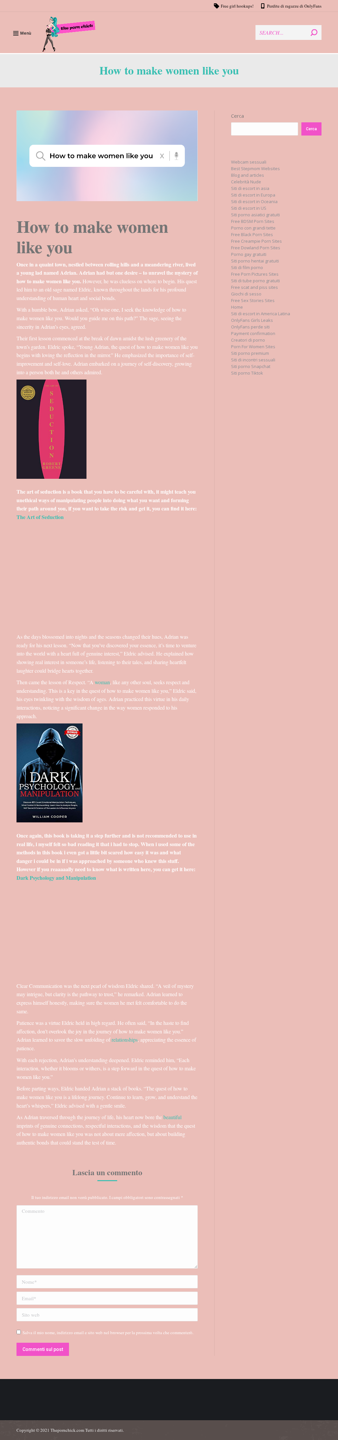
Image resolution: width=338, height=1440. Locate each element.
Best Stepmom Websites (255, 168)
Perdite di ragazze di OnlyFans (294, 6)
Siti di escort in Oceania (254, 201)
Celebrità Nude (246, 182)
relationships (125, 1039)
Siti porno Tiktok (247, 373)
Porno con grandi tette (253, 228)
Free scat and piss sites (254, 287)
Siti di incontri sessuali (253, 360)
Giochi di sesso (246, 294)
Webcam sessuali (248, 162)
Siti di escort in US (248, 208)
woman (102, 682)
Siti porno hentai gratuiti (255, 261)
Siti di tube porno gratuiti (255, 281)
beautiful (172, 1117)
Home (237, 307)
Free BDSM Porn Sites (252, 221)
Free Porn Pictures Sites (255, 274)
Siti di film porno (247, 267)
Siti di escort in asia (250, 188)
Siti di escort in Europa (253, 195)
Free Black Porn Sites (252, 234)
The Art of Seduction (41, 517)
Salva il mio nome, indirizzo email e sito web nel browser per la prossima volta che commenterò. (107, 1332)
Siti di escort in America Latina (260, 314)
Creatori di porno (248, 340)
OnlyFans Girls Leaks (252, 320)
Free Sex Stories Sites (253, 300)
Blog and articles (247, 175)
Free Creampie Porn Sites (256, 241)
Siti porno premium (250, 353)
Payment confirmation (253, 333)
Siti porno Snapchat (250, 366)
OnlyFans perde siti (250, 327)
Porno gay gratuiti (248, 254)
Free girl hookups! (237, 6)
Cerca (237, 115)
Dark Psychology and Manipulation (56, 877)
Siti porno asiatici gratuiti (255, 215)
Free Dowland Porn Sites (255, 248)
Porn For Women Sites (253, 347)
